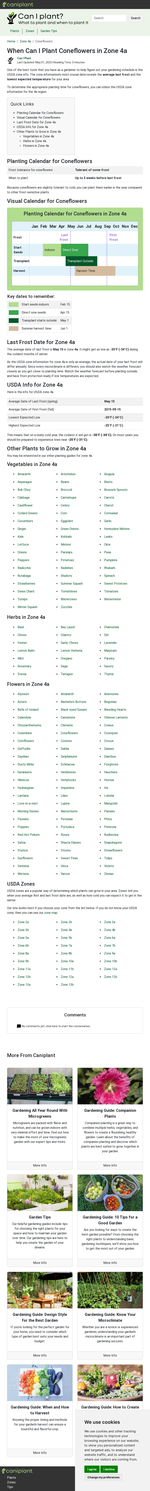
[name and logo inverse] (17, 1470)
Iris (106, 788)
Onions (22, 552)
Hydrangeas (26, 788)
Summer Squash (72, 583)
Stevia (22, 674)
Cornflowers (26, 741)
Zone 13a (24, 985)
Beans (65, 482)
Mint (21, 658)
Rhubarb (109, 568)
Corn (64, 513)
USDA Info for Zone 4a (32, 127)
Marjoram (110, 650)
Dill (106, 635)
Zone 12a (110, 969)
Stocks (66, 850)
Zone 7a (66, 945)
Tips (10, 1487)
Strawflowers (113, 850)
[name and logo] (17, 4)
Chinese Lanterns (116, 717)
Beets (108, 482)
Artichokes (68, 474)
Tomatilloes (69, 591)
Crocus (109, 741)
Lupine (65, 803)
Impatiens (67, 788)
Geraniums (25, 772)
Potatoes (67, 560)
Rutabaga (24, 576)
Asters (22, 702)
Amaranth (24, 474)
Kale (21, 537)
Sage (64, 666)
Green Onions (70, 529)
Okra (107, 544)
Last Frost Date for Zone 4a (36, 122)
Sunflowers (25, 858)
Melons (66, 544)
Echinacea (68, 764)
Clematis (67, 725)
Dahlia (65, 749)
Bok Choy (24, 490)
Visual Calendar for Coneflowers (38, 117)
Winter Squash (27, 607)
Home (11, 41)
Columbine (25, 733)
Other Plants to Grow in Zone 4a (39, 132)
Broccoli (66, 490)
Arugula (109, 474)
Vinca (64, 866)
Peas (107, 552)
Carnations (68, 717)
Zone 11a (24, 969)
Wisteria (23, 874)
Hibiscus (23, 780)
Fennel (22, 643)
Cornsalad (111, 513)
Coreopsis (111, 733)
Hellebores (68, 772)
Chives (22, 635)
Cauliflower (25, 505)
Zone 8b (66, 953)
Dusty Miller (26, 764)
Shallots (66, 576)
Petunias (67, 819)
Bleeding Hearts (115, 709)
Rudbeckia (111, 835)
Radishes (67, 568)
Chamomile (111, 627)
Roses (65, 835)
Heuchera (110, 772)
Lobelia (109, 795)
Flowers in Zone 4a (36, 146)
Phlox (108, 819)
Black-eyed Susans (74, 709)
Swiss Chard (26, 591)
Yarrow (65, 874)
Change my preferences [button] (104, 1477)
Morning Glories (28, 811)
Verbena (23, 866)
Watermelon (112, 599)
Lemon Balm (26, 650)
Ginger (22, 529)
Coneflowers (69, 733)
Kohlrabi (66, 537)
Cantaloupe (68, 497)
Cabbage (24, 497)
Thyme (109, 674)
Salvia (22, 842)
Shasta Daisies (71, 842)
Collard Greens (28, 513)
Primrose (110, 827)
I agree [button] (92, 1469)
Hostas (109, 780)
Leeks (108, 537)
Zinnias (108, 874)
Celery (65, 505)
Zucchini (66, 607)
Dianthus (110, 756)
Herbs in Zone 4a (34, 141)
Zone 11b (67, 969)
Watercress (69, 599)
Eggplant (67, 521)
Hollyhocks (68, 780)
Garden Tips (49, 31)
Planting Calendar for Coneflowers (40, 113)
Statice (23, 850)
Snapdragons (113, 842)
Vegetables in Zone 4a (38, 136)
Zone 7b (109, 945)
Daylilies (23, 756)
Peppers (23, 560)
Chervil (108, 505)
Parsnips (66, 552)
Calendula (24, 717)
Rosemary (24, 666)
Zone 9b (23, 961)
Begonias (110, 702)
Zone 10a (67, 961)
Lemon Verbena (71, 650)
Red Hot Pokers (29, 835)
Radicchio (24, 568)
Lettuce (23, 544)
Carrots (109, 497)
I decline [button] (109, 1469)
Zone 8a (23, 953)
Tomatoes (111, 591)
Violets (109, 866)
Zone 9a (109, 953)
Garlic (108, 521)
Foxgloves (111, 764)
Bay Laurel (68, 627)
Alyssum (23, 694)
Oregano (66, 658)
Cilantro (66, 635)
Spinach (109, 576)
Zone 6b (23, 945)
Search (135, 18)
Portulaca (67, 827)
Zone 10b (110, 961)
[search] (70, 4)
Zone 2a (23, 922)
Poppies (23, 827)
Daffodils (24, 749)
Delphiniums (69, 756)
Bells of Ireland (28, 709)
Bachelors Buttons (73, 702)
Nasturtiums (69, 811)
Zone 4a (25, 41)
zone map (50, 913)
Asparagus (25, 482)
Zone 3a (109, 922)
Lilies (64, 795)
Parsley (109, 658)
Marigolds (111, 803)
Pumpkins (110, 560)
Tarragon (67, 674)
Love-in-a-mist (28, 803)
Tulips (108, 858)
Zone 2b (66, 922)
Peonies (23, 819)
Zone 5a (23, 938)
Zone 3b (23, 930)
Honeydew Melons (117, 529)
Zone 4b (109, 930)
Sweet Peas (69, 858)
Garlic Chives (69, 643)
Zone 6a (109, 938)
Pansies (109, 811)
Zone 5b (66, 938)
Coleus (108, 725)
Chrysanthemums (29, 725)
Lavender (110, 643)
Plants (48, 4)
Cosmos (66, 741)
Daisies (109, 749)
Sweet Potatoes (115, 583)
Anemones (111, 694)
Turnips (23, 599)
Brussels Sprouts (116, 490)
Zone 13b (67, 985)
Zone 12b (24, 977)
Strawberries (26, 583)
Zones (60, 4)
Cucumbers (25, 521)
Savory (108, 666)
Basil (21, 627)
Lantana (23, 795)
